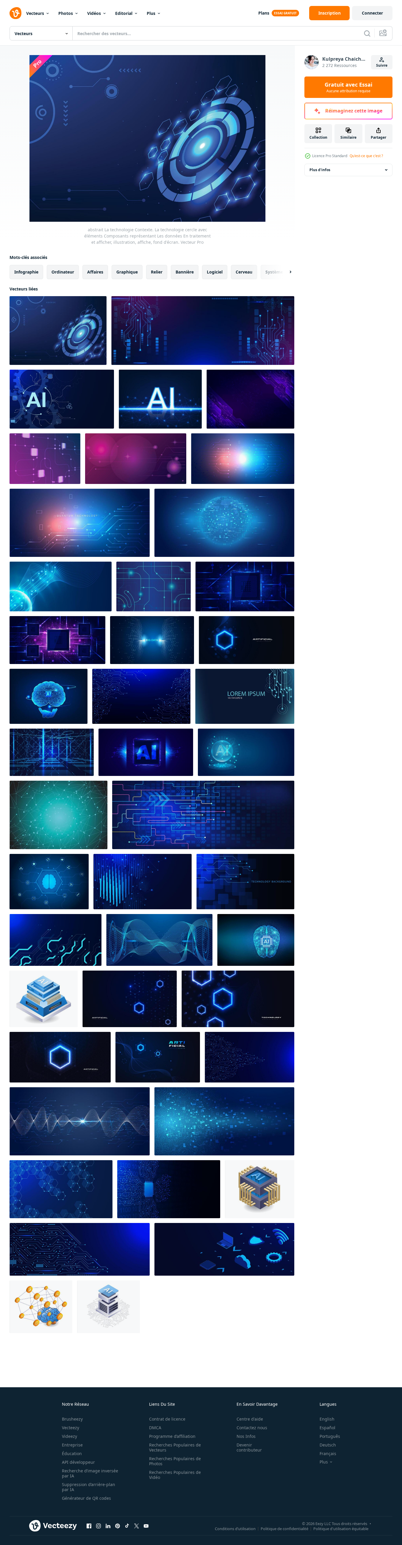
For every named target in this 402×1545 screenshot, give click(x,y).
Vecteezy (70, 1427)
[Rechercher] (367, 33)
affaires (95, 272)
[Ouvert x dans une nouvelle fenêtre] (136, 1525)
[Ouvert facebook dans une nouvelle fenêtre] (89, 1525)
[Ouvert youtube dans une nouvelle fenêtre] (146, 1525)
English (327, 1419)
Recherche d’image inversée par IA (90, 1473)
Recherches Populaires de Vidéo (175, 1474)
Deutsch (328, 1445)
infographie (26, 272)
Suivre (381, 65)
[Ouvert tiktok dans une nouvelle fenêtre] (127, 1525)
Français (328, 1453)
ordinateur (62, 272)
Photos (65, 13)
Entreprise (72, 1445)
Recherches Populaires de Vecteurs (175, 1447)
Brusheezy (72, 1419)
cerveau (244, 272)
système (274, 272)
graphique (127, 272)
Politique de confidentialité (284, 1528)
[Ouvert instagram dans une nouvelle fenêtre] (98, 1525)
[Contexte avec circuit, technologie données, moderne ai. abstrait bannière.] (45, 458)
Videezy (69, 1436)
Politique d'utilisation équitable (340, 1528)
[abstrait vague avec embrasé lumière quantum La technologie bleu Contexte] (80, 1121)
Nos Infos (246, 1436)
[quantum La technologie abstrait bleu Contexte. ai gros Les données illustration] (61, 586)
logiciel (215, 272)
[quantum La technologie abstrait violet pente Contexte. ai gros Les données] (135, 458)
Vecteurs (35, 13)
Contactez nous (252, 1427)
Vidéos (94, 13)
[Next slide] (285, 272)
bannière (185, 272)
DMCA (155, 1427)
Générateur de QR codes (86, 1498)
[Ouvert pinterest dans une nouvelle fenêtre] (117, 1525)
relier (156, 272)
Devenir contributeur (249, 1447)
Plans (263, 13)
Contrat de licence (167, 1419)
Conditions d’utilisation (235, 1528)
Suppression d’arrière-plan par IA (88, 1487)
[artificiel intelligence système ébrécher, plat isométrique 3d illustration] (259, 1189)
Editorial (123, 13)
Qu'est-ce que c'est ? (366, 155)
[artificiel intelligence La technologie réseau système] (108, 1306)
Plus (151, 13)
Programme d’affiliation (172, 1436)
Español (327, 1427)
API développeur (78, 1462)
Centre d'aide (250, 1419)
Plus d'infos (319, 169)
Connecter (372, 13)
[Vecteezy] (15, 13)
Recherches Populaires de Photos (175, 1461)
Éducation (72, 1453)
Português (330, 1436)
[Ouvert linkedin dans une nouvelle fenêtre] (108, 1525)
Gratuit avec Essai (348, 87)
